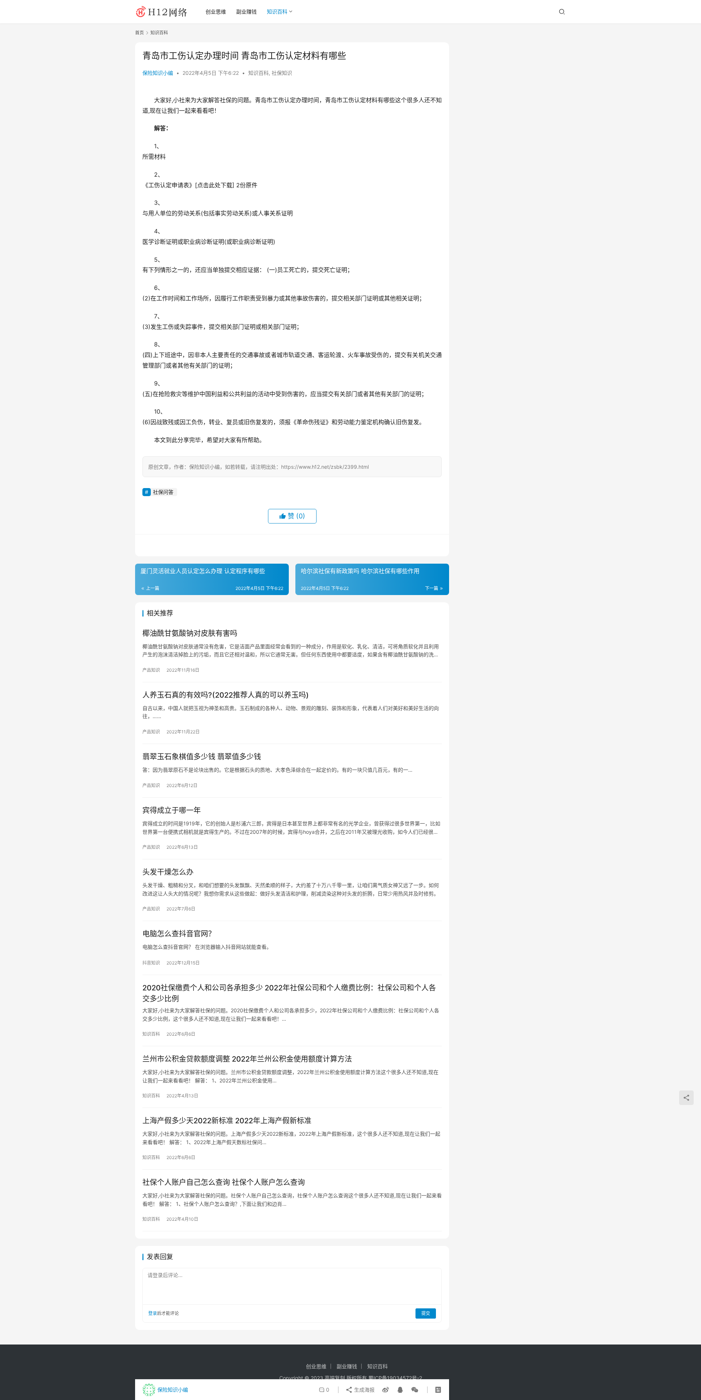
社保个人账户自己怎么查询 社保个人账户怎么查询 (223, 1182)
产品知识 (151, 670)
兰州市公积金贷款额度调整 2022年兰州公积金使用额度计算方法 (247, 1059)
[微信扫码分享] (413, 1389)
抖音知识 (151, 963)
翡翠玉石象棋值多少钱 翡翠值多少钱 (201, 756)
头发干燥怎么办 (168, 872)
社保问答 (163, 492)
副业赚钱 (246, 11)
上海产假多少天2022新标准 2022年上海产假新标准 (226, 1120)
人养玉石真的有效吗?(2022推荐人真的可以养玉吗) (225, 695)
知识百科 (277, 11)
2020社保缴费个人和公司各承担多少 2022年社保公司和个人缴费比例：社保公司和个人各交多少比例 (289, 993)
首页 (139, 32)
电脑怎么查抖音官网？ (178, 933)
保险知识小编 (157, 73)
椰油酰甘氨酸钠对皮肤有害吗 (189, 633)
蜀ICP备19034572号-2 (395, 1378)
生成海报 (364, 1389)
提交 (425, 1313)
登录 (152, 1313)
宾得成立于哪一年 (171, 810)
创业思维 (216, 11)
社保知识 (282, 73)
